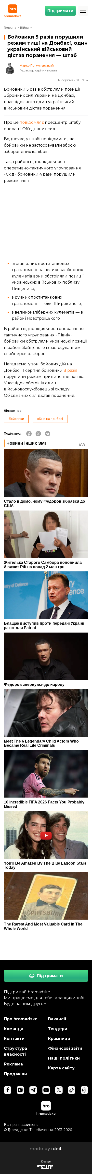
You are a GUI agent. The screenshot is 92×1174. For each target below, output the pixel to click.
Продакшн (15, 1074)
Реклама (13, 1064)
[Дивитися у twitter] (59, 1090)
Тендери (57, 1028)
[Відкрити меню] (83, 11)
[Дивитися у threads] (84, 1090)
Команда (13, 1028)
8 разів (71, 370)
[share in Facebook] (29, 433)
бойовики (16, 419)
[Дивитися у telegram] (33, 1090)
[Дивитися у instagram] (20, 1090)
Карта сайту (61, 1068)
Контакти (14, 1038)
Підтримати (60, 10)
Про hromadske (21, 1019)
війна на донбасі (50, 419)
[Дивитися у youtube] (46, 1090)
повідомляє (32, 122)
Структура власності (15, 1051)
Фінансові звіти (65, 1048)
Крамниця (59, 1038)
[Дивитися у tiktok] (71, 1090)
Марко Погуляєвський (37, 65)
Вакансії (57, 1019)
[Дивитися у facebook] (7, 1090)
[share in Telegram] (47, 433)
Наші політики (64, 1058)
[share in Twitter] (38, 433)
